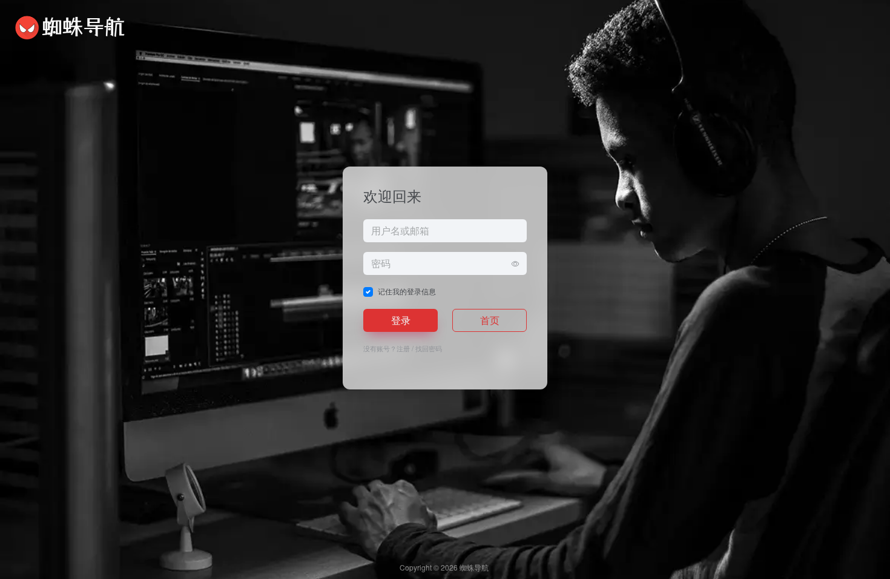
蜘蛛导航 (474, 567)
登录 (400, 320)
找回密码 (428, 348)
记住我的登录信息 (407, 291)
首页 (489, 320)
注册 (403, 348)
